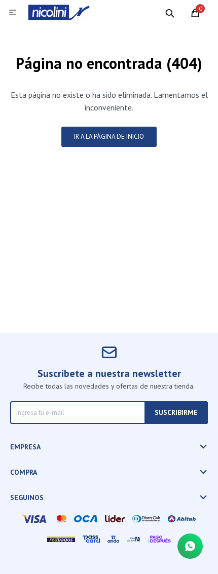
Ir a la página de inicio (109, 136)
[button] (170, 12)
